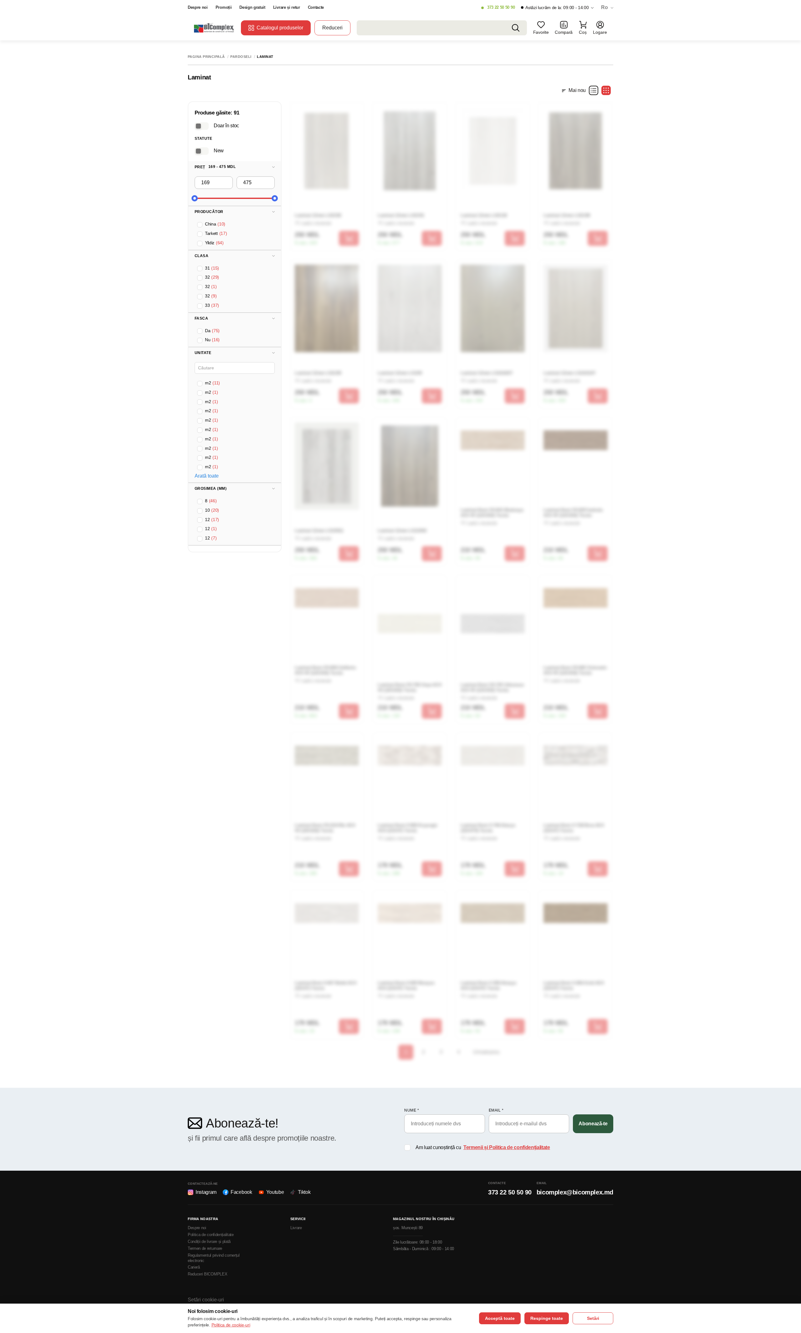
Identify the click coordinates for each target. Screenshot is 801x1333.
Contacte (316, 7)
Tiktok (304, 1192)
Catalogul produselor (280, 27)
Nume (411, 1110)
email (496, 1110)
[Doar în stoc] (202, 126)
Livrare (296, 1227)
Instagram (206, 1192)
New (219, 150)
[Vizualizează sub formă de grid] (606, 90)
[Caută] (515, 28)
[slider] (194, 198)
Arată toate (207, 476)
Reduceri (332, 27)
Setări (593, 1318)
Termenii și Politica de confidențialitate (506, 1147)
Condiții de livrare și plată (209, 1241)
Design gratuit (252, 7)
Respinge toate (546, 1318)
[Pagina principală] (214, 27)
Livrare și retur (286, 7)
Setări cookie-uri (206, 1299)
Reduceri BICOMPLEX (207, 1274)
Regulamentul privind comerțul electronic (214, 1258)
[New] (202, 151)
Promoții (224, 7)
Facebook (241, 1192)
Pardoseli (240, 56)
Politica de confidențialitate (211, 1234)
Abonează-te (593, 1123)
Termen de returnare (205, 1248)
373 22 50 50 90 (501, 7)
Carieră (194, 1267)
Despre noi (198, 7)
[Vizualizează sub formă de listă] (593, 90)
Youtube (275, 1192)
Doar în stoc (226, 125)
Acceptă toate (500, 1318)
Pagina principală (206, 56)
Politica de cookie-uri (231, 1324)
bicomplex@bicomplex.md (575, 1192)
